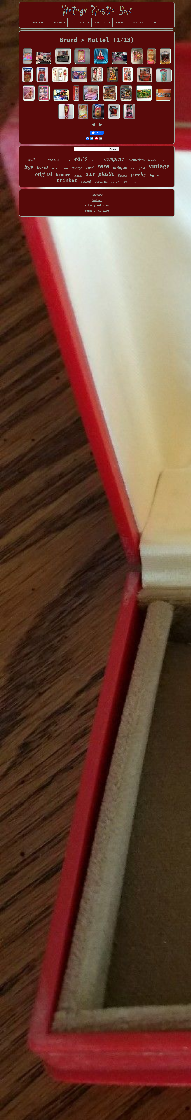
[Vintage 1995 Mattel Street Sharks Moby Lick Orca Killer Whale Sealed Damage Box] (165, 64)
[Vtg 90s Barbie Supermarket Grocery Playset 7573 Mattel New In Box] (79, 82)
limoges (122, 175)
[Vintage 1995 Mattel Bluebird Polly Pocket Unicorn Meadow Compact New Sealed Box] (164, 82)
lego (28, 167)
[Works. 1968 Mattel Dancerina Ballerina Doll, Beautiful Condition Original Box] (151, 64)
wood (90, 168)
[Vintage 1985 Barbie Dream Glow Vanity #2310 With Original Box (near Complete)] (43, 64)
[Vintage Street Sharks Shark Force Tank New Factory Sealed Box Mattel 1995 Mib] (126, 101)
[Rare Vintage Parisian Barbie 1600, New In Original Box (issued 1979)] (129, 119)
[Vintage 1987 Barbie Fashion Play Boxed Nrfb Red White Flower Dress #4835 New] (66, 119)
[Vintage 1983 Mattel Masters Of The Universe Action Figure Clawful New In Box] (27, 82)
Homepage (97, 195)
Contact (97, 200)
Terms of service (97, 210)
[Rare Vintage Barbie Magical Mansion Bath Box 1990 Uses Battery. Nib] (91, 101)
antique (120, 167)
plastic (106, 173)
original (43, 174)
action (55, 168)
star (90, 173)
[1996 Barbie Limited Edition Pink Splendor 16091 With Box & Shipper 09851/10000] (28, 101)
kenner (63, 174)
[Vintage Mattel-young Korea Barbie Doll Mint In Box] (83, 119)
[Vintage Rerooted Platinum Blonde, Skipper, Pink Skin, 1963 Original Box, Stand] (101, 64)
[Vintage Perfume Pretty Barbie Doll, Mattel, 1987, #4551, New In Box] (44, 101)
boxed (42, 167)
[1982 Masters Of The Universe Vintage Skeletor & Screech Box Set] (144, 82)
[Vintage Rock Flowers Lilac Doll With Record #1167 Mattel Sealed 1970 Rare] (137, 64)
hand (124, 181)
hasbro (95, 160)
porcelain (101, 181)
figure (154, 175)
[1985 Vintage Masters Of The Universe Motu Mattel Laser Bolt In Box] (61, 101)
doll (31, 159)
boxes (162, 160)
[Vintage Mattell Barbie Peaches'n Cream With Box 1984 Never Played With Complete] (82, 64)
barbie (152, 160)
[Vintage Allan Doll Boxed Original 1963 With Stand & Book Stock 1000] (127, 82)
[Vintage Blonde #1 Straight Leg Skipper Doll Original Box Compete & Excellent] (60, 82)
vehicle (78, 175)
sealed (86, 181)
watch (40, 161)
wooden (53, 159)
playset (115, 182)
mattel (67, 161)
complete (114, 159)
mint (133, 168)
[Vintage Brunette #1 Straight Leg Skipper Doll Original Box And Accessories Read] (97, 82)
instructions (136, 160)
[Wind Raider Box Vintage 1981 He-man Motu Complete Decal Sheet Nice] (109, 101)
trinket (67, 180)
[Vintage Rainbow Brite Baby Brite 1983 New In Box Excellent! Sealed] (112, 82)
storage (77, 168)
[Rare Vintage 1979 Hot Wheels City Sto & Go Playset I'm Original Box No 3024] (163, 101)
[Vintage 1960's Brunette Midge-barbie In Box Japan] (76, 101)
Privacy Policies (97, 205)
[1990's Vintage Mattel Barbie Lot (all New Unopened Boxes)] (120, 64)
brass (65, 168)
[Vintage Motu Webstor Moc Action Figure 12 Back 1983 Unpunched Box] (42, 82)
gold (142, 168)
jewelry (138, 174)
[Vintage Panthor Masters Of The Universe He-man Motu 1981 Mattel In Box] (63, 64)
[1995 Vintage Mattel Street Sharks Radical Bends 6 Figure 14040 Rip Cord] (114, 119)
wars (80, 158)
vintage (159, 166)
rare (103, 166)
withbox (134, 182)
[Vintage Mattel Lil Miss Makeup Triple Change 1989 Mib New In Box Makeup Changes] (27, 64)
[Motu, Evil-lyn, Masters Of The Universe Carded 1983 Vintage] (98, 119)
